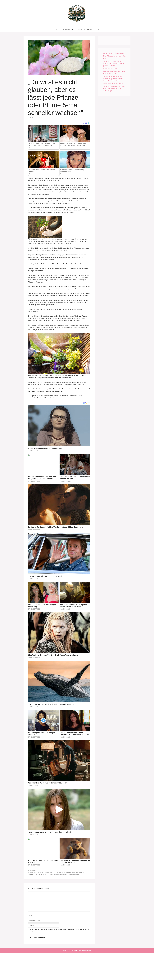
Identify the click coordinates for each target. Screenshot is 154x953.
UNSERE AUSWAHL (68, 29)
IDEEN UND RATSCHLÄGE (86, 29)
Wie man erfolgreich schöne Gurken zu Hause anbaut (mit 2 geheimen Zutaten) (113, 63)
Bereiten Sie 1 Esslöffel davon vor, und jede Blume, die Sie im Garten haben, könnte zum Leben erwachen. (56, 872)
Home (56, 29)
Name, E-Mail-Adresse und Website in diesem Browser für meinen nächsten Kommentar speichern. (59, 931)
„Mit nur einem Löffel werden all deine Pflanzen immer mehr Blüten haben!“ (114, 56)
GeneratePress (87, 950)
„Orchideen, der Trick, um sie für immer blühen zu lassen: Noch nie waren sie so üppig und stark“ (54, 874)
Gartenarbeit (32, 870)
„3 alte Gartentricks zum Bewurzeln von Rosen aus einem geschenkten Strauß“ (114, 71)
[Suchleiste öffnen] (99, 29)
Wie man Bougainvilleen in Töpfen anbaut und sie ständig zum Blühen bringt (114, 88)
